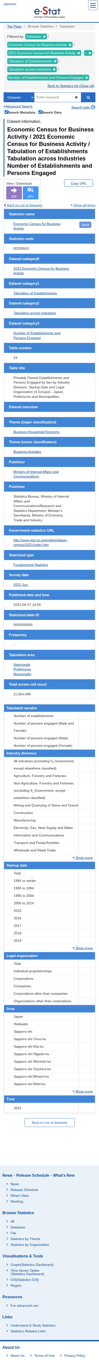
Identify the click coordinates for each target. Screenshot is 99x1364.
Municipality (22, 674)
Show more (83, 858)
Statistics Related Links (28, 1331)
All (12, 1221)
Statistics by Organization (30, 1244)
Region (16, 1285)
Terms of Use (44, 1355)
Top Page (14, 26)
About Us (18, 1355)
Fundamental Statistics (30, 565)
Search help (81, 107)
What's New (20, 1195)
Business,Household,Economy (36, 432)
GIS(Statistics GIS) (25, 1279)
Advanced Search (18, 106)
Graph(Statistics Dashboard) (32, 1264)
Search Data (52, 112)
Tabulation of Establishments (35, 293)
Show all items (84, 205)
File (13, 1233)
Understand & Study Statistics (33, 1325)
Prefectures (22, 669)
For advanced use (24, 1305)
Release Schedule (24, 1189)
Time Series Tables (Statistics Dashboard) (27, 1272)
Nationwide (21, 665)
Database (18, 1227)
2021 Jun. (21, 585)
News (15, 1184)
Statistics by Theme (25, 1239)
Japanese (9, 4)
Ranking (17, 1201)
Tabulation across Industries (34, 313)
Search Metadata (21, 112)
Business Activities (27, 452)
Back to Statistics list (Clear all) (71, 86)
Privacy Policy (74, 1355)
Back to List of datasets (24, 205)
